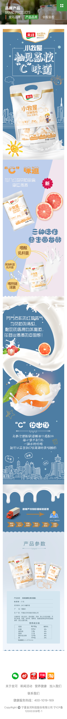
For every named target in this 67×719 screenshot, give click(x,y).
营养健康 (41, 686)
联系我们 (33, 693)
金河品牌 (14, 17)
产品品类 (31, 17)
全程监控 (48, 17)
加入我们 (55, 686)
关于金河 (11, 686)
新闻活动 (26, 686)
